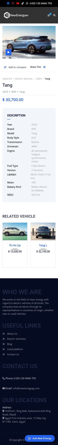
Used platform (14, 349)
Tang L (43, 245)
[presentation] (7, 244)
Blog (9, 344)
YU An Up (15, 245)
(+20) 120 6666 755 (41, 3)
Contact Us (12, 354)
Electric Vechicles (16, 338)
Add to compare (17, 67)
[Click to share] (44, 67)
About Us (11, 333)
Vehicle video (8, 52)
